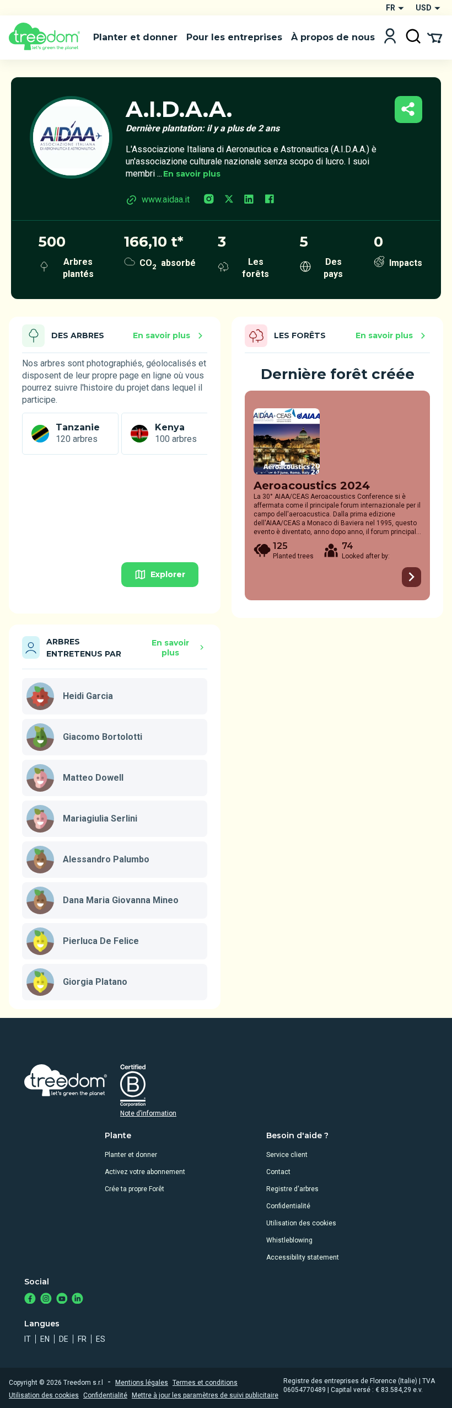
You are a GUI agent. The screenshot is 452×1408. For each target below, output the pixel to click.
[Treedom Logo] (46, 37)
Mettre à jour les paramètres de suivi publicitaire (205, 1395)
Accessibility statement (302, 1257)
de (63, 1339)
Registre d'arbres (292, 1189)
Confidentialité (288, 1206)
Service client (287, 1155)
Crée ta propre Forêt (134, 1189)
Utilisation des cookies (301, 1223)
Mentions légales (141, 1382)
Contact (278, 1172)
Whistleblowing (289, 1240)
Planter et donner (131, 1155)
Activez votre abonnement (145, 1172)
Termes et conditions (205, 1382)
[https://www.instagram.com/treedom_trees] (46, 1299)
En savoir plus (191, 174)
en (45, 1339)
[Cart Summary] (434, 36)
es (100, 1339)
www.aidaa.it (166, 199)
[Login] (390, 37)
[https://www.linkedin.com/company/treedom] (77, 1299)
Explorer (167, 574)
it (27, 1339)
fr (82, 1339)
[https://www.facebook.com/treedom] (30, 1299)
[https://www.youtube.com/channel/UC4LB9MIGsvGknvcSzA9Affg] (62, 1299)
